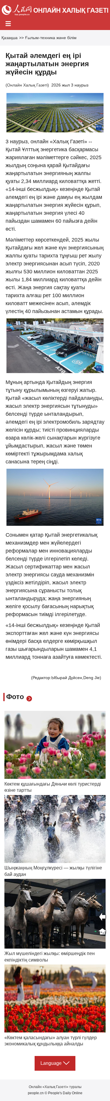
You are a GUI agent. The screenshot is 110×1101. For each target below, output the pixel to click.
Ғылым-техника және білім (51, 37)
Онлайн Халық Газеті (27, 85)
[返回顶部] (102, 931)
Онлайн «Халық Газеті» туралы (55, 1087)
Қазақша (9, 37)
